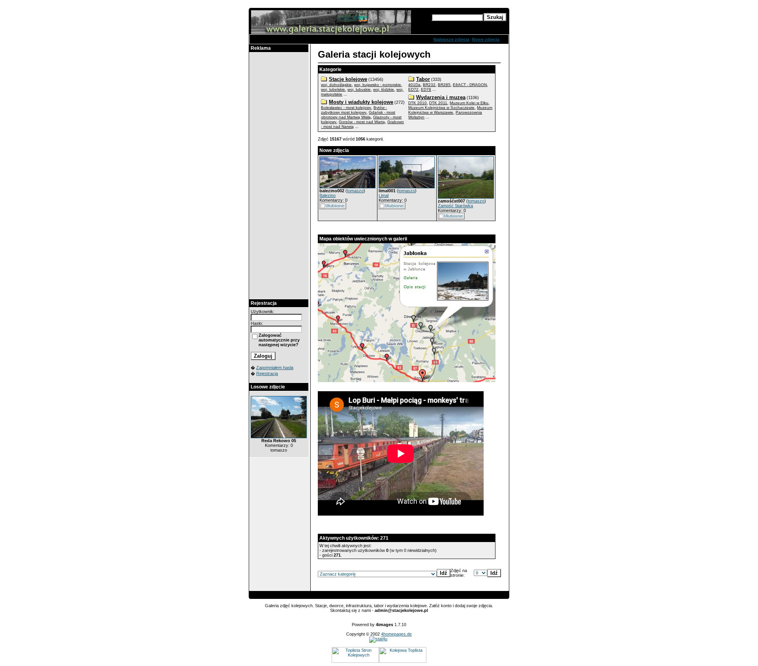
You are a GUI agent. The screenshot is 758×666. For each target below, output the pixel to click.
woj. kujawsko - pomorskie (377, 85)
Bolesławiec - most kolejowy (346, 107)
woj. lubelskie (333, 89)
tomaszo (355, 190)
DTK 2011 (438, 103)
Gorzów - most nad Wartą (362, 122)
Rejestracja (267, 373)
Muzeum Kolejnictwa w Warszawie (450, 109)
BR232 (429, 85)
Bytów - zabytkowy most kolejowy (354, 109)
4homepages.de (396, 634)
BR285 (444, 85)
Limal (383, 195)
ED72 (413, 89)
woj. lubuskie (359, 89)
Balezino (327, 195)
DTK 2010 (417, 103)
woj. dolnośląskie (336, 85)
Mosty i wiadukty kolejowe (361, 102)
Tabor (423, 79)
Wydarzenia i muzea (440, 97)
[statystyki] (378, 638)
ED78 (426, 89)
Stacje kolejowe (348, 79)
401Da (414, 85)
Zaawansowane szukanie (458, 24)
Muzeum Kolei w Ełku (469, 103)
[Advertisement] (278, 175)
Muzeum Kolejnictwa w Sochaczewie (441, 107)
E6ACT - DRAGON (470, 85)
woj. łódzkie (383, 89)
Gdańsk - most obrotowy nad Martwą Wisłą (358, 114)
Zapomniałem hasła (274, 367)
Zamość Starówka (455, 205)
